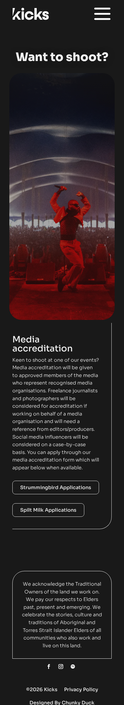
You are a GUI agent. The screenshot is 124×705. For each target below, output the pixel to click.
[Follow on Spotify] (73, 666)
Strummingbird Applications (55, 487)
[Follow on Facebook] (49, 666)
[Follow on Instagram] (61, 666)
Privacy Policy (81, 689)
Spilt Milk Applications (48, 510)
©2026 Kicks (41, 689)
